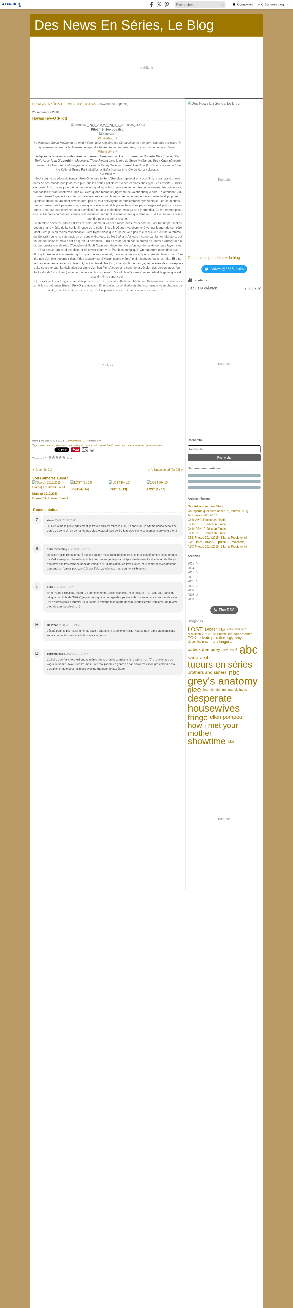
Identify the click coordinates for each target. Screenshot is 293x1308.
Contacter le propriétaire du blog (214, 258)
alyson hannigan (198, 641)
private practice (211, 638)
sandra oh (199, 657)
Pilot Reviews (86, 104)
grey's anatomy (223, 681)
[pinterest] (166, 4)
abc (248, 649)
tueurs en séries (220, 664)
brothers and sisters (207, 672)
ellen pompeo (226, 717)
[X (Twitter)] (159, 4)
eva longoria (222, 642)
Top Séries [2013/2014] (203, 515)
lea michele (211, 689)
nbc (234, 672)
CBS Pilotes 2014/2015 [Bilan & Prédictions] (217, 537)
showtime (207, 741)
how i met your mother (213, 729)
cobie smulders (236, 629)
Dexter (211, 629)
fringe (198, 717)
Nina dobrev (195, 634)
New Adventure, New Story (205, 506)
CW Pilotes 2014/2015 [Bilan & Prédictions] (216, 542)
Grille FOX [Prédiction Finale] (207, 528)
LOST (195, 629)
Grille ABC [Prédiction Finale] (207, 520)
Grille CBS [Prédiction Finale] (207, 524)
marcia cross (215, 634)
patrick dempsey (204, 649)
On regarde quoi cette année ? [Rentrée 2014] (218, 511)
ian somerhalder (240, 634)
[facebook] (151, 4)
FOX (192, 638)
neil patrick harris (234, 689)
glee (194, 689)
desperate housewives (214, 703)
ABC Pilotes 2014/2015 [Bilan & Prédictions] (217, 546)
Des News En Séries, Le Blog (52, 104)
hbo (222, 629)
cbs (231, 741)
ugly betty (234, 637)
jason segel (229, 649)
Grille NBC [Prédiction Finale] (207, 533)
